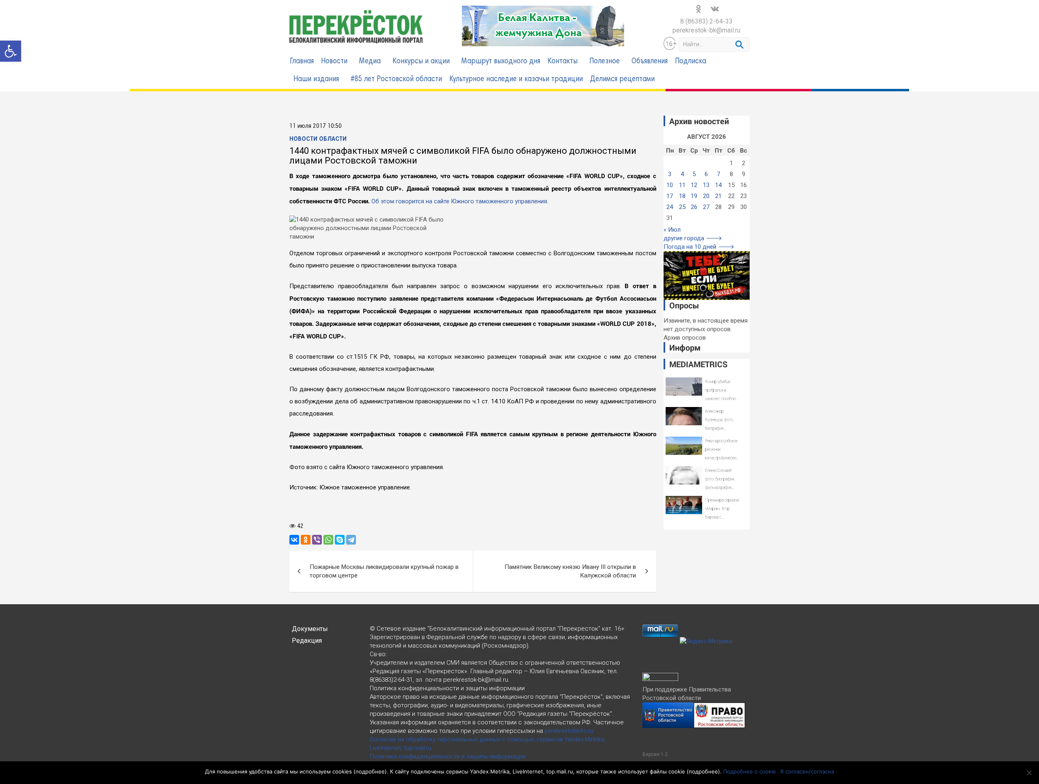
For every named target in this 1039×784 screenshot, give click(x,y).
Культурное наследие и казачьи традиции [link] (516, 79)
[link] (10, 51)
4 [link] (682, 174)
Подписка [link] (690, 61)
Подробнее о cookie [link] (749, 771)
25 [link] (682, 207)
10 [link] (669, 185)
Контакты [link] (563, 61)
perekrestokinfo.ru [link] (569, 730)
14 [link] (718, 185)
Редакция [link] (307, 640)
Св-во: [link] (378, 654)
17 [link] (669, 196)
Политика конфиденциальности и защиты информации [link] (448, 756)
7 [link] (718, 174)
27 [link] (706, 207)
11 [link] (682, 185)
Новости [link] (334, 61)
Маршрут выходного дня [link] (500, 61)
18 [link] (682, 196)
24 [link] (669, 207)
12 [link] (694, 185)
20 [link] (706, 196)
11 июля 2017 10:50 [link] (315, 126)
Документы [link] (310, 629)
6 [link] (706, 174)
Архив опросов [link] (685, 337)
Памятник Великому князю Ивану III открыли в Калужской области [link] (570, 571)
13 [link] (706, 185)
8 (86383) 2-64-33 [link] (706, 21)
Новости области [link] (318, 139)
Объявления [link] (650, 61)
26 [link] (694, 207)
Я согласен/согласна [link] (807, 771)
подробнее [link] (370, 771)
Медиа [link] (370, 61)
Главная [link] (302, 61)
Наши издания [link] (316, 79)
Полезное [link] (604, 61)
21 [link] (718, 196)
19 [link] (694, 196)
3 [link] (669, 174)
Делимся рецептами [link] (622, 79)
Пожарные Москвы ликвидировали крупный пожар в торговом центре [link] (384, 571)
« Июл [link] (672, 229)
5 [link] (694, 174)
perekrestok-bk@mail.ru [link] (706, 30)
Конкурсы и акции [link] (421, 61)
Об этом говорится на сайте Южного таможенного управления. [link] (459, 201)
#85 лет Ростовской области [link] (396, 79)
